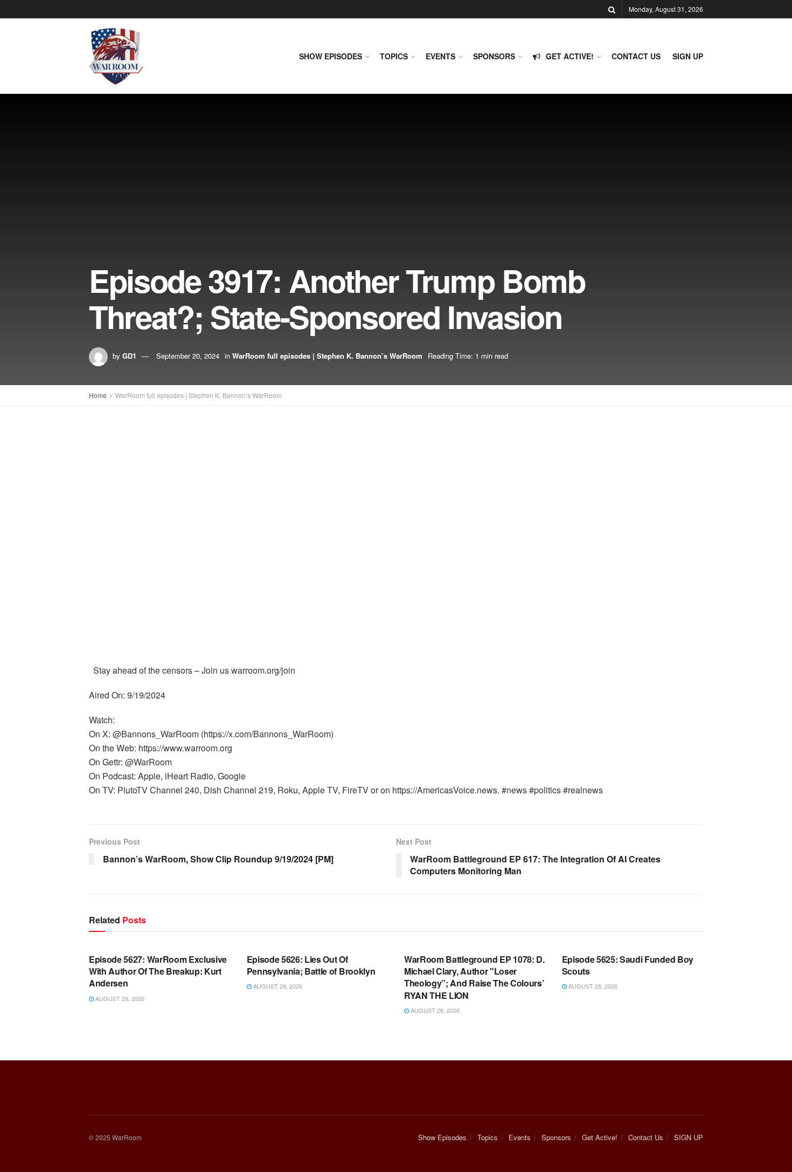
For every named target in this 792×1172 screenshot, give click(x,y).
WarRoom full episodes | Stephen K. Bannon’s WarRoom (327, 356)
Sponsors (494, 56)
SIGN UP (687, 56)
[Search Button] (611, 9)
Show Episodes (330, 56)
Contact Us (636, 56)
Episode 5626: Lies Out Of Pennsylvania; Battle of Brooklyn (311, 965)
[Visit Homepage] (116, 56)
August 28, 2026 (434, 1010)
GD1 (129, 356)
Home (98, 395)
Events (440, 56)
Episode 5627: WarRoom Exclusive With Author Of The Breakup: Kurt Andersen (158, 971)
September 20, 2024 (187, 356)
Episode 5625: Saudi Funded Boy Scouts (627, 965)
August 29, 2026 (119, 998)
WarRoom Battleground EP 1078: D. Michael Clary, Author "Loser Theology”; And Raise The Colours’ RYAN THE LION (474, 977)
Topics (394, 56)
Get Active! (570, 56)
